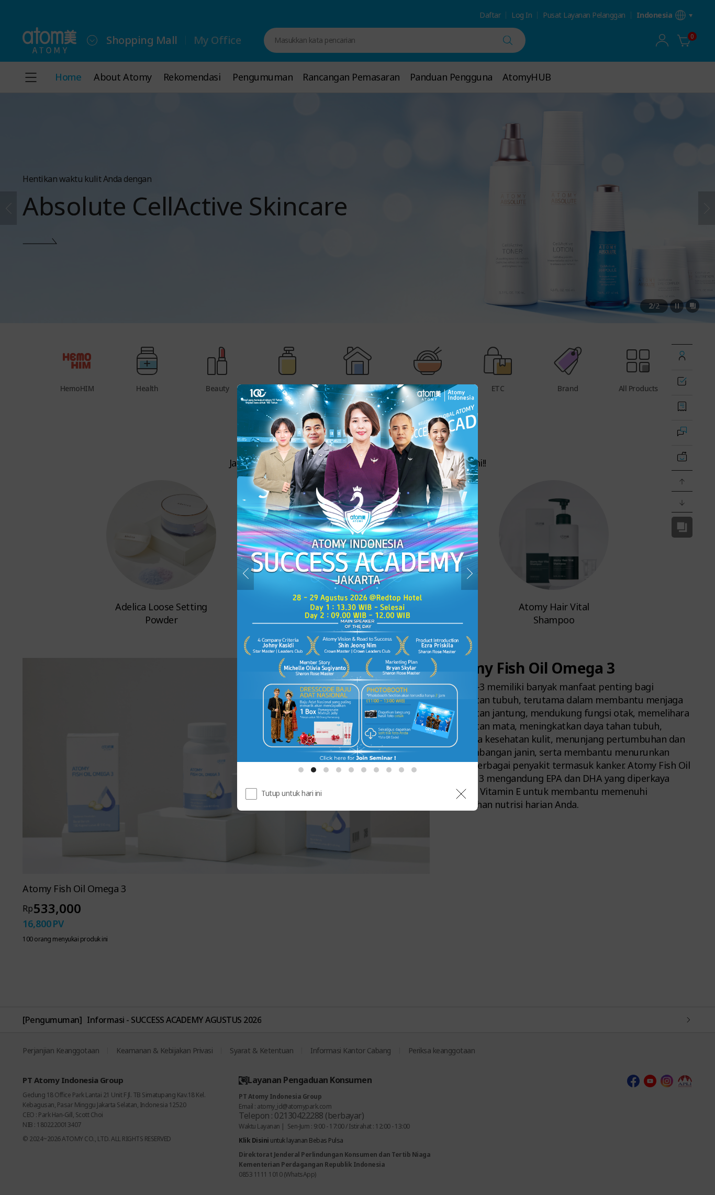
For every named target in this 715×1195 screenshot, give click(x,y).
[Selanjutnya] (469, 573)
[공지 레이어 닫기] (461, 794)
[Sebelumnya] (245, 573)
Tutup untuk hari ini (291, 793)
